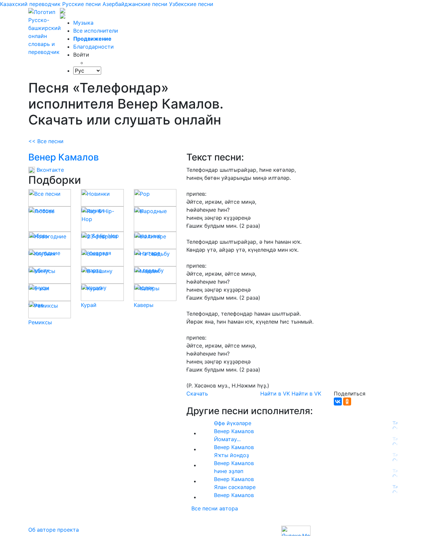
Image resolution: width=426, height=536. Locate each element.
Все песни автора (214, 508)
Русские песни (81, 4)
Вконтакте (49, 169)
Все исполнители (95, 30)
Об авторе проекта (53, 529)
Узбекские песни (191, 4)
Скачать (197, 393)
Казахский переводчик (30, 4)
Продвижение (92, 38)
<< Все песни (46, 141)
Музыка (83, 22)
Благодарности (93, 46)
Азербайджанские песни (135, 4)
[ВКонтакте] (338, 401)
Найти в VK (275, 393)
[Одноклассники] (347, 401)
